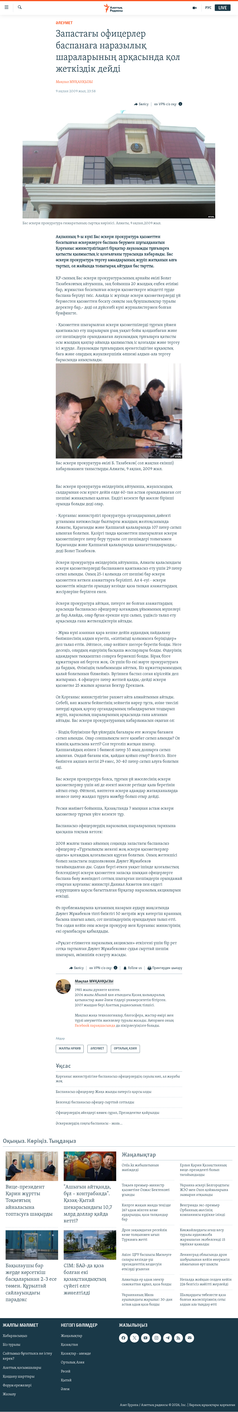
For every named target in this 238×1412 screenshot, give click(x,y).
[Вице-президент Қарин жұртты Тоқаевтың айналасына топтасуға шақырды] (32, 1166)
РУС (208, 8)
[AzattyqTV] (195, 7)
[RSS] (178, 1337)
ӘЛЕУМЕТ (64, 23)
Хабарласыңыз (15, 1336)
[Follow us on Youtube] (145, 1337)
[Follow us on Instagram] (156, 1337)
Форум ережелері (17, 1385)
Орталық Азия (72, 1362)
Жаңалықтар (71, 1336)
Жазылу (9, 1394)
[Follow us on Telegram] (167, 1337)
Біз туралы (11, 1345)
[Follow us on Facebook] (123, 1337)
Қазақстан (69, 1345)
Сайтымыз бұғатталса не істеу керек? (27, 1356)
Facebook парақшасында (95, 1026)
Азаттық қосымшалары (22, 1367)
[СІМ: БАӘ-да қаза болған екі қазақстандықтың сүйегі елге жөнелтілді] (90, 1245)
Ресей (65, 1371)
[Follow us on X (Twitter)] (134, 1337)
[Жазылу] (189, 1337)
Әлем (65, 1389)
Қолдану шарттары (18, 1376)
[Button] (141, 104)
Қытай (66, 1380)
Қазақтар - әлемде (76, 1354)
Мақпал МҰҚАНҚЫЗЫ (74, 82)
